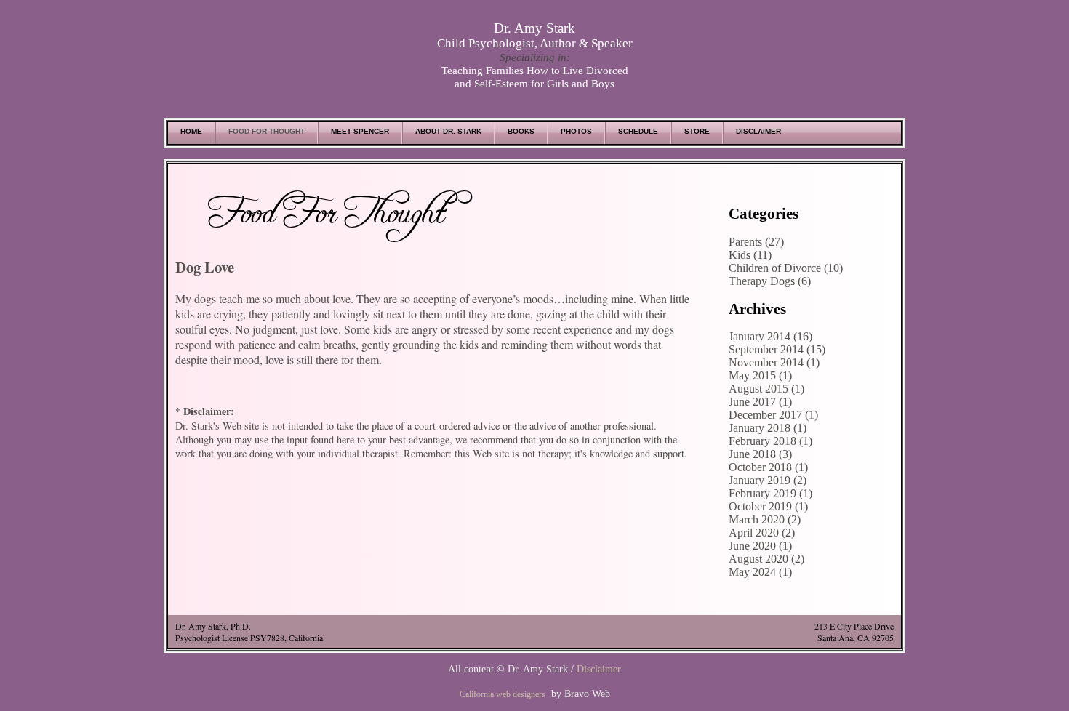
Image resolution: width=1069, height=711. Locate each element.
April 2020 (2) (762, 532)
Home (191, 131)
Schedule (638, 131)
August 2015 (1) (766, 388)
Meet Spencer (360, 131)
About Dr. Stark (448, 131)
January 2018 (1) (767, 428)
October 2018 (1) (768, 467)
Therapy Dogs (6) (770, 281)
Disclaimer (758, 131)
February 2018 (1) (770, 441)
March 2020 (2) (765, 519)
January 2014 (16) (770, 336)
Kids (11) (750, 255)
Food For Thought (266, 131)
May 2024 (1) (760, 572)
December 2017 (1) (773, 415)
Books (521, 131)
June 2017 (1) (760, 401)
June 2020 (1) (760, 545)
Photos (576, 131)
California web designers (502, 694)
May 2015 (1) (760, 375)
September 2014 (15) (777, 349)
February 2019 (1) (770, 493)
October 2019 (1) (768, 506)
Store (697, 131)
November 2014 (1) (774, 362)
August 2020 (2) (766, 559)
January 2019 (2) (767, 480)
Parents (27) (756, 242)
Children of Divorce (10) (786, 268)
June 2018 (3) (760, 454)
